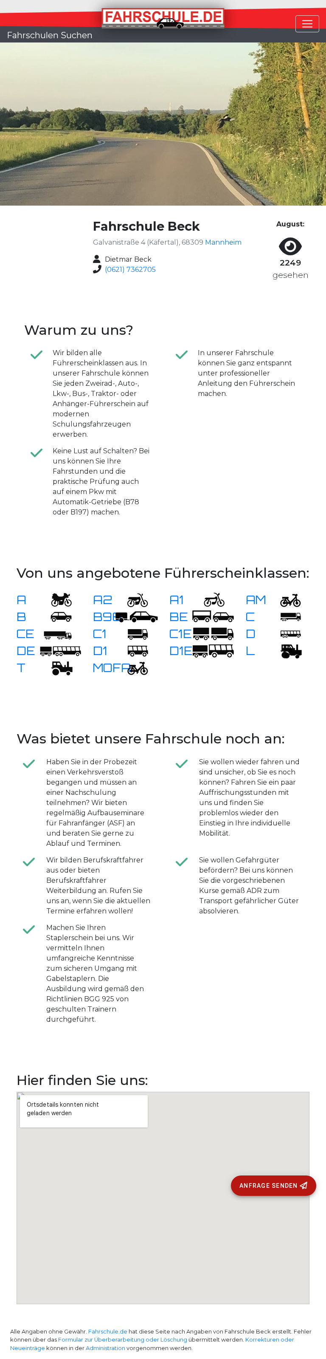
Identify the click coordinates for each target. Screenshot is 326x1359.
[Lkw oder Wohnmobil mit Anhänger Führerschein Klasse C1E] (213, 634)
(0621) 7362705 (130, 270)
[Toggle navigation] (307, 23)
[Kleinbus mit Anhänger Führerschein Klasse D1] (213, 651)
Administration (105, 1348)
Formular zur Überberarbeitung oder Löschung (122, 1339)
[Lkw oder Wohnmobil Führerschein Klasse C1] (132, 634)
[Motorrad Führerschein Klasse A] (56, 600)
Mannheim (223, 242)
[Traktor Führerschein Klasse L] (285, 651)
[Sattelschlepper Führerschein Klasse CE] (56, 634)
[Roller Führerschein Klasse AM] (285, 600)
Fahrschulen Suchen (50, 35)
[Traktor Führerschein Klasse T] (56, 668)
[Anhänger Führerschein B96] (136, 617)
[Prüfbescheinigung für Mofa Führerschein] (132, 668)
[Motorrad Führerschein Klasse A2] (132, 600)
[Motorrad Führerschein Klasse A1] (209, 600)
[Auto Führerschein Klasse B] (56, 617)
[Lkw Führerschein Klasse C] (285, 617)
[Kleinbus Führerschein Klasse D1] (132, 651)
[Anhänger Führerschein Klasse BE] (213, 617)
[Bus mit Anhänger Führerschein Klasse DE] (60, 651)
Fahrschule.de (107, 1331)
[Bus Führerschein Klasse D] (285, 634)
